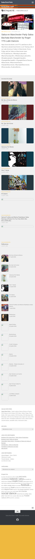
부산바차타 (11, 497)
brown (5, 481)
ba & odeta (16, 477)
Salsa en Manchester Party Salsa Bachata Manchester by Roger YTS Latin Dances (17, 37)
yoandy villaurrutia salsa (18, 495)
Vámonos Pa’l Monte (7, 147)
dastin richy (28, 481)
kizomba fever (18, 487)
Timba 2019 (7, 495)
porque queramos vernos (26, 489)
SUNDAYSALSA (20, 493)
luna (26, 487)
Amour (11, 476)
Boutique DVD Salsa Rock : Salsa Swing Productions (14, 437)
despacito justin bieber (16, 483)
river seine (12, 491)
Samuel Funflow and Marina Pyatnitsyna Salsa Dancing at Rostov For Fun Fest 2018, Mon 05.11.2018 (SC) (15, 218)
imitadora (6, 487)
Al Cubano (4, 193)
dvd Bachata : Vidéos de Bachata (9, 444)
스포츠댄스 (17, 497)
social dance (8, 493)
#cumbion (3, 476)
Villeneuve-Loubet (6, 457)
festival (25, 485)
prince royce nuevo (5, 491)
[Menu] (32, 2)
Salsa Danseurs (5, 98)
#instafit (8, 476)
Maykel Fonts (8, 489)
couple (15, 481)
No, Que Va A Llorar (7, 123)
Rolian (16, 491)
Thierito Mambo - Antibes (7, 459)
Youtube (26, 496)
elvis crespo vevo (9, 485)
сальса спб (5, 497)
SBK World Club (5, 31)
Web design (4, 448)
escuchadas (18, 485)
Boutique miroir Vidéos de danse (9, 439)
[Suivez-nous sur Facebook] (17, 519)
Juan (13, 487)
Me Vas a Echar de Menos (9, 100)
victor (11, 495)
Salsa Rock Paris (7, 2)
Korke (23, 487)
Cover (20, 481)
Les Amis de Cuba (6, 461)
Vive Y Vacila (5, 170)
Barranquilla (26, 479)
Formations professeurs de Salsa (9, 446)
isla (9, 487)
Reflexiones (4, 244)
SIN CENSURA (23, 491)
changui (9, 481)
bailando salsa (17, 479)
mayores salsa (16, 489)
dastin (24, 481)
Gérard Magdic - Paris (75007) (9, 455)
